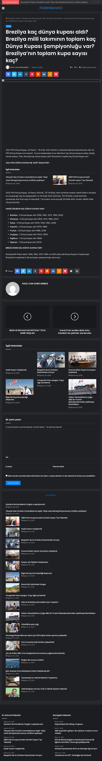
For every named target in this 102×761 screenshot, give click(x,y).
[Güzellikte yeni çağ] (12, 627)
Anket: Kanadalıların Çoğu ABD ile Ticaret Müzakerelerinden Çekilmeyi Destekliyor (81, 401)
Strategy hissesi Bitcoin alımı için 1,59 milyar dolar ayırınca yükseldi (36, 635)
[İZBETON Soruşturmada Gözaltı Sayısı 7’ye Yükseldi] (60, 180)
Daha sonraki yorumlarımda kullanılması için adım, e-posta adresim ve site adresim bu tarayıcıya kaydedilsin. (51, 476)
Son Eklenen (51, 495)
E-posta (9, 466)
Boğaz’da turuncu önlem (32, 660)
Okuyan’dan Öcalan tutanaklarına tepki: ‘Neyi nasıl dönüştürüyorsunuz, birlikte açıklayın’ (46, 511)
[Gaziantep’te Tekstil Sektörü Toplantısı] (12, 681)
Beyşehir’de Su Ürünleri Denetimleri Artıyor (47, 371)
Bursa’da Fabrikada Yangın (33, 584)
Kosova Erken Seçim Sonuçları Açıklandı (82, 371)
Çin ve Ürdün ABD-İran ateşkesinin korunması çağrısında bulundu (35, 653)
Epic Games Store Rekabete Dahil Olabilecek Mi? (28, 671)
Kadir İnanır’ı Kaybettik (16, 370)
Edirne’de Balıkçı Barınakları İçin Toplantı (39, 602)
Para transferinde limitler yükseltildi (37, 642)
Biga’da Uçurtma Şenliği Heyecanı (17, 398)
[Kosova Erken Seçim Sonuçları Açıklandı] (82, 360)
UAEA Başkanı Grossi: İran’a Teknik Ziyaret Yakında (44, 689)
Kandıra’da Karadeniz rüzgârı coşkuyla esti (25, 504)
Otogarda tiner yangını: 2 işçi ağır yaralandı (50, 381)
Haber (18, 18)
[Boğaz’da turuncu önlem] (12, 663)
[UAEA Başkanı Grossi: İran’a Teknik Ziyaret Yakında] (12, 692)
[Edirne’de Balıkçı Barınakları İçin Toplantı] (12, 605)
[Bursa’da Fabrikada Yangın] (12, 587)
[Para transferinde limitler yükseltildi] (12, 645)
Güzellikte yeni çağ (29, 624)
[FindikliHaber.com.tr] (51, 8)
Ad (7, 457)
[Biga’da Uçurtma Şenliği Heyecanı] (19, 387)
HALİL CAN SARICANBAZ (19, 67)
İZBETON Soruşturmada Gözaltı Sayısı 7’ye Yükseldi (40, 2)
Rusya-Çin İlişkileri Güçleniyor (34, 562)
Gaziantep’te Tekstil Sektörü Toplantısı (39, 678)
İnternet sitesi (58, 466)
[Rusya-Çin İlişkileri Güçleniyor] (12, 565)
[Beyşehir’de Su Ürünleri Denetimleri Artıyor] (51, 360)
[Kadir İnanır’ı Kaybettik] (19, 360)
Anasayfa (11, 18)
